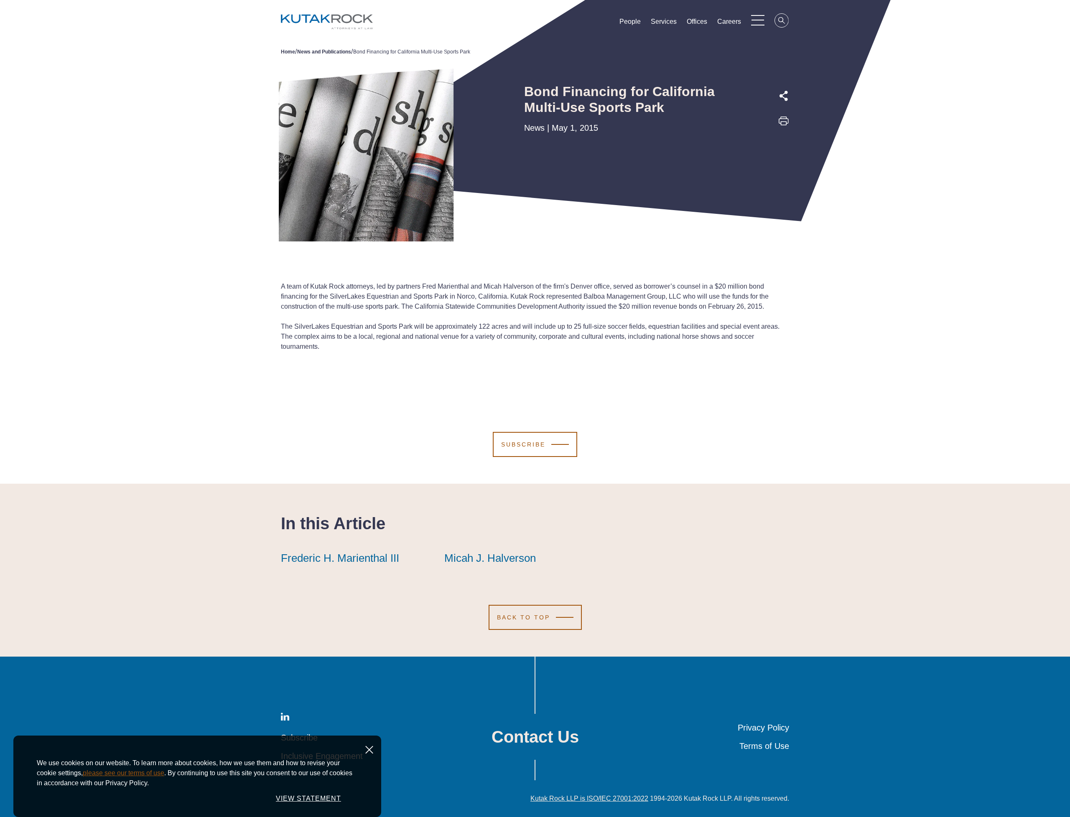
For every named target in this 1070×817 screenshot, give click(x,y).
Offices (697, 21)
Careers (729, 21)
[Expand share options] (784, 96)
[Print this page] (784, 123)
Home (288, 52)
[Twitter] (784, 141)
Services (664, 21)
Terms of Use (764, 746)
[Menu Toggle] (757, 20)
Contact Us (535, 737)
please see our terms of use (123, 772)
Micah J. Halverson (490, 558)
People (630, 21)
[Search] (782, 21)
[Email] (784, 180)
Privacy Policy (763, 727)
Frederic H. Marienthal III (340, 558)
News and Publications (324, 52)
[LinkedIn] (784, 161)
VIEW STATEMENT (308, 798)
